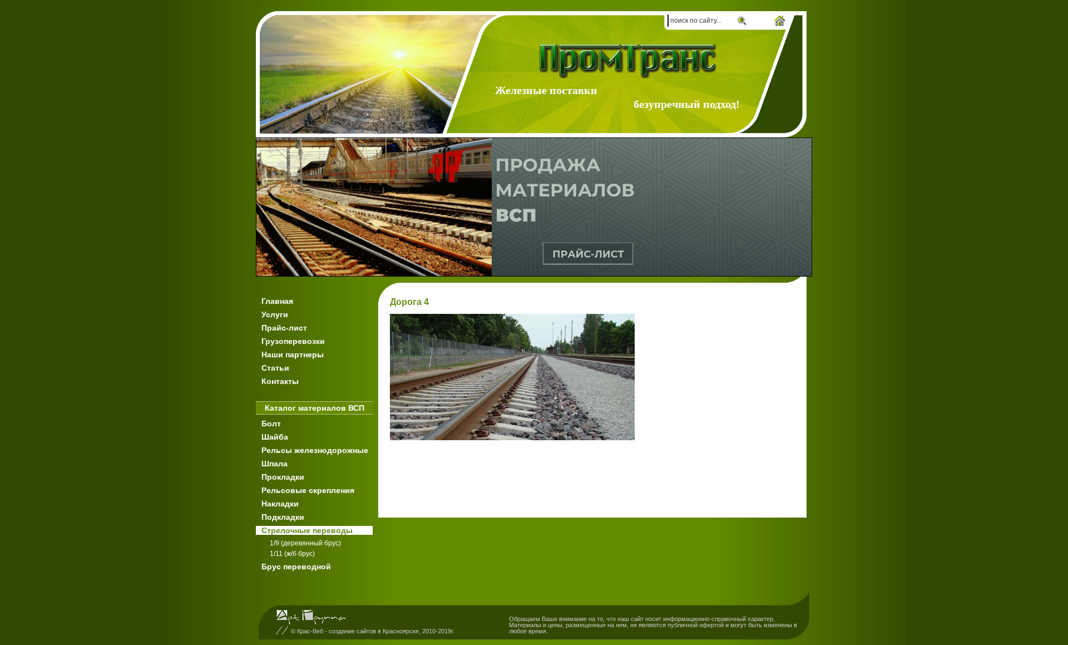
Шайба (274, 436)
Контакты (280, 381)
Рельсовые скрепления (307, 490)
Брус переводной (296, 566)
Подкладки (282, 517)
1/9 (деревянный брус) (305, 543)
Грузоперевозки (293, 341)
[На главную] (780, 22)
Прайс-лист (284, 327)
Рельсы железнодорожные (314, 450)
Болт (271, 423)
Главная (277, 301)
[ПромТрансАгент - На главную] (630, 61)
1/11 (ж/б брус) (292, 554)
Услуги (274, 314)
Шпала (274, 463)
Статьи (275, 367)
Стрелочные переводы (307, 530)
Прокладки (282, 476)
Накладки (280, 503)
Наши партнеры (292, 354)
